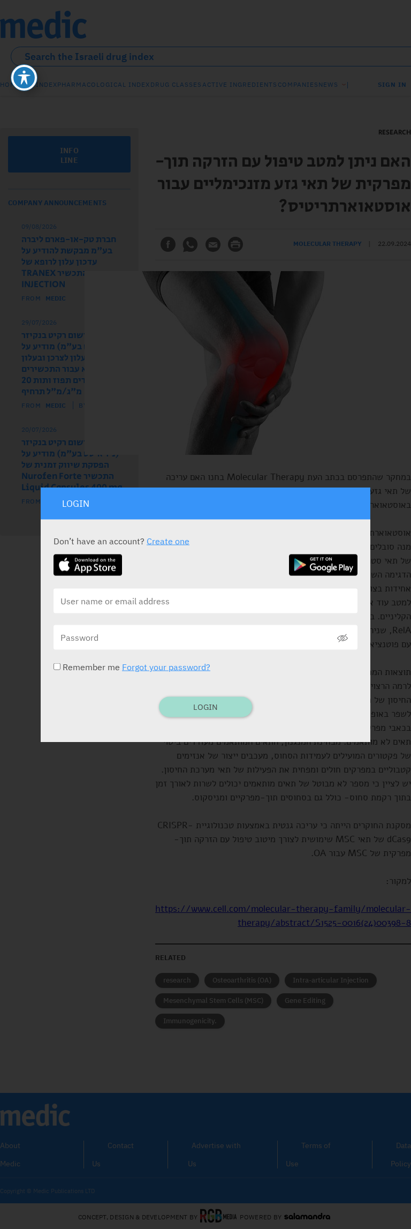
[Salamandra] (307, 1216)
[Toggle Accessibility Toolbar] (24, 78)
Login (205, 707)
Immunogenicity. (190, 1020)
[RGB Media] (218, 1217)
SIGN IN (392, 84)
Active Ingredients (239, 84)
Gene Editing (305, 1000)
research (177, 980)
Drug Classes (176, 84)
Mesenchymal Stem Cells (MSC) (213, 1000)
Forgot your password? (166, 667)
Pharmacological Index (103, 84)
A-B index (39, 84)
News (328, 84)
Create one (168, 541)
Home (10, 84)
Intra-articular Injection (331, 980)
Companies (298, 84)
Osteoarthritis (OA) (241, 980)
